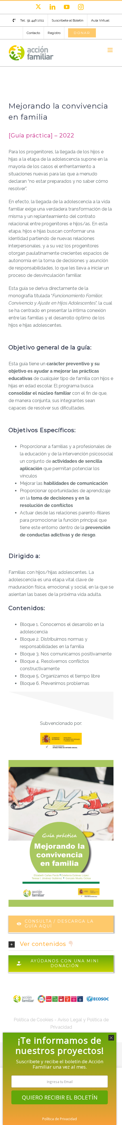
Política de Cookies (33, 1019)
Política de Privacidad (59, 1118)
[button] (61, 944)
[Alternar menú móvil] (110, 50)
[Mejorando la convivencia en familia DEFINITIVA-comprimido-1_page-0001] (61, 762)
